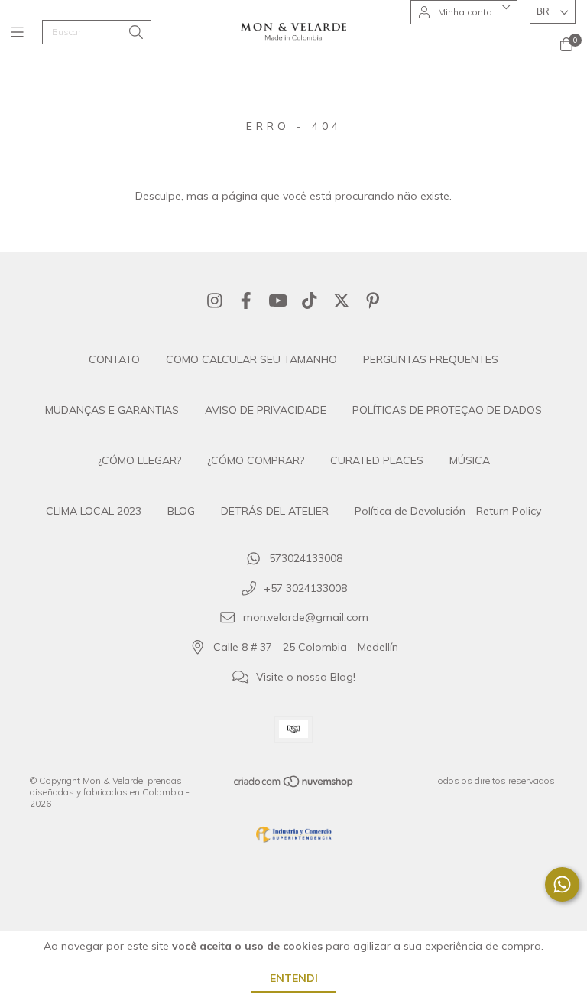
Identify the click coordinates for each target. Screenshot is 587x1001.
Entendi (294, 978)
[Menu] (26, 32)
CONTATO (114, 359)
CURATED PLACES (376, 460)
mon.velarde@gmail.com (305, 618)
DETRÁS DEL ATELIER (275, 511)
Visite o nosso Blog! (305, 677)
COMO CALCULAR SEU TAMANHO (251, 359)
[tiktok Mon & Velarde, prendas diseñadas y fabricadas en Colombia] (309, 300)
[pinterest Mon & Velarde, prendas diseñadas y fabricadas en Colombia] (373, 300)
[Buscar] (136, 33)
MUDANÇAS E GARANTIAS (112, 410)
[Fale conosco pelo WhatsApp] (562, 884)
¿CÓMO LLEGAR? (139, 460)
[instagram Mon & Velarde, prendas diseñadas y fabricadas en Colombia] (214, 300)
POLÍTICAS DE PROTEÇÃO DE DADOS (447, 410)
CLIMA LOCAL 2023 (93, 511)
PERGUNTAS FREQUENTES (430, 359)
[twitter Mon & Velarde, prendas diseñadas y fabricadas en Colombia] (341, 300)
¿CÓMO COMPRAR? (255, 460)
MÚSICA (469, 460)
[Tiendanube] (294, 785)
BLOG (181, 511)
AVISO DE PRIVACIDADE (265, 410)
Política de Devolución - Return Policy (448, 511)
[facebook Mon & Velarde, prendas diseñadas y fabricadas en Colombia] (246, 300)
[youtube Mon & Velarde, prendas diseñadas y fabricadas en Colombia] (278, 300)
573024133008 (305, 558)
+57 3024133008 (305, 588)
